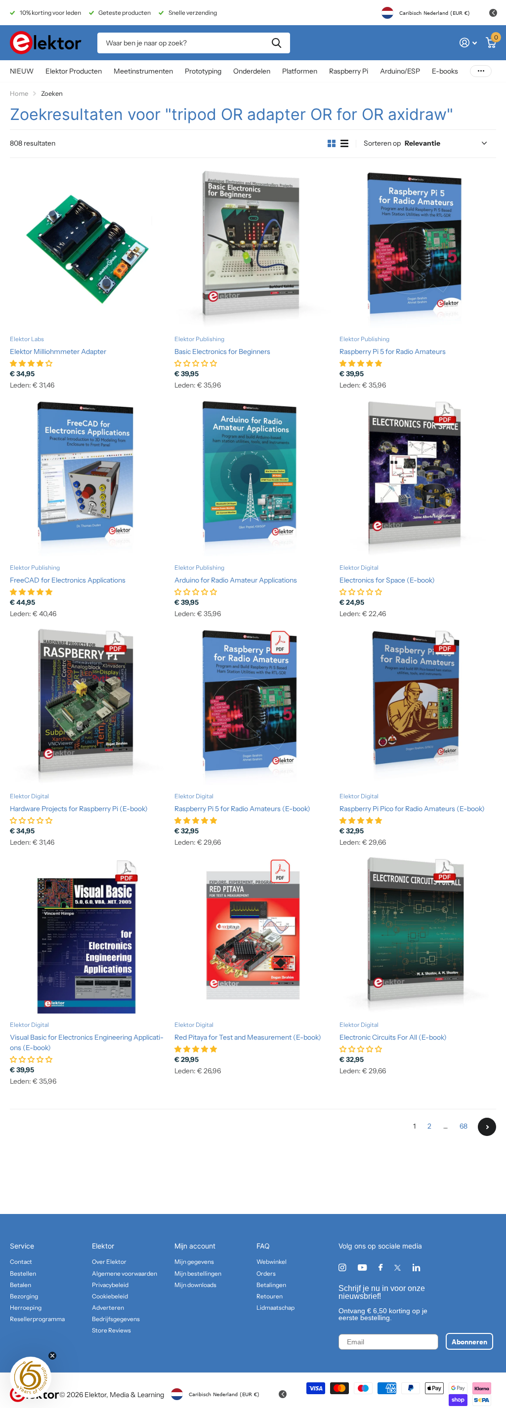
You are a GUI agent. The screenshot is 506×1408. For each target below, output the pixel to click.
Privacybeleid (110, 1285)
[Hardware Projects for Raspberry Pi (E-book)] (88, 706)
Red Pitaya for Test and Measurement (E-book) (247, 1037)
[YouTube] (362, 1268)
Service (22, 1246)
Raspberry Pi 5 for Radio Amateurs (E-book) (242, 808)
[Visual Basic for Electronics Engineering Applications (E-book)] (88, 935)
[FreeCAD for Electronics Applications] (88, 477)
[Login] (468, 43)
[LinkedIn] (416, 1267)
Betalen (20, 1285)
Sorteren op (382, 143)
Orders (266, 1273)
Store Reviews (111, 1330)
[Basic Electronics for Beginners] (252, 249)
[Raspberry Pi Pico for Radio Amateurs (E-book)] (417, 706)
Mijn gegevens (194, 1261)
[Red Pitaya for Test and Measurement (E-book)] (252, 935)
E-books (445, 71)
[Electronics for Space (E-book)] (417, 477)
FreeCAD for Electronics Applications (68, 580)
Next (487, 1127)
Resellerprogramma (37, 1319)
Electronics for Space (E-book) (387, 580)
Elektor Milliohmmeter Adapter (58, 351)
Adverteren (108, 1307)
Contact (21, 1261)
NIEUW (22, 71)
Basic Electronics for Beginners (222, 351)
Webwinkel (271, 1261)
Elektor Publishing (199, 339)
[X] (397, 1268)
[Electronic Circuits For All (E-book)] (417, 935)
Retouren (269, 1296)
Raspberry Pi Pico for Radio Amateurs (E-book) (412, 808)
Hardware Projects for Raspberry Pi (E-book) (79, 808)
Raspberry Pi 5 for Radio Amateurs (392, 351)
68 (463, 1126)
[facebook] (380, 1267)
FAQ (263, 1246)
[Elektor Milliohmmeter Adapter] (88, 249)
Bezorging (24, 1296)
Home (19, 93)
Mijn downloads (195, 1285)
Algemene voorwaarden (124, 1273)
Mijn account (194, 1246)
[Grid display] (332, 143)
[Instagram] (342, 1267)
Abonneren (469, 1341)
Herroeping (26, 1307)
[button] (30, 1377)
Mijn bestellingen (197, 1273)
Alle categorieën (73, 72)
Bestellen (23, 1273)
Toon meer (481, 71)
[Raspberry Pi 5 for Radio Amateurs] (417, 249)
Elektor (103, 1246)
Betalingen (271, 1285)
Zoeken (276, 43)
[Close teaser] (52, 1356)
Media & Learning (137, 1394)
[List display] (344, 143)
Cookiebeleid (110, 1296)
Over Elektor (109, 1261)
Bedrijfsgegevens (116, 1319)
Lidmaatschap (275, 1307)
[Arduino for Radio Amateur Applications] (252, 477)
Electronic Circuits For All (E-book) (393, 1037)
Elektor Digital (359, 567)
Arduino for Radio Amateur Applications (235, 580)
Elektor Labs (27, 339)
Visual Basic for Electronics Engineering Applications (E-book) (87, 1042)
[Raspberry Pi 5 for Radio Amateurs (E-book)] (252, 706)
